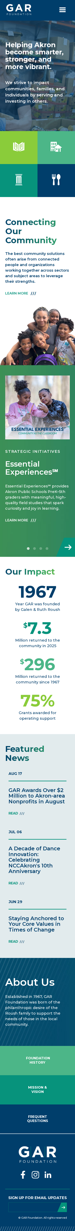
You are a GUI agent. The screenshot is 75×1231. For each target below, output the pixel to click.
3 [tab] (41, 549)
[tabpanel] (37, 452)
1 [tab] (28, 549)
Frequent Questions (37, 1119)
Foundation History (37, 1060)
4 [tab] (47, 549)
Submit (62, 1207)
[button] (37, 407)
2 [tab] (34, 549)
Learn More (16, 293)
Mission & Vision (37, 1089)
